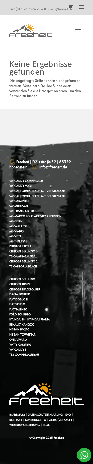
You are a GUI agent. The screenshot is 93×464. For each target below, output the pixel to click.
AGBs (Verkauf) (60, 420)
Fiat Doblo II (18, 299)
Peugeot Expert (20, 246)
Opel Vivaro (18, 339)
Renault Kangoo (21, 324)
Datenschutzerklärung (45, 414)
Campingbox (34, 181)
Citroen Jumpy (19, 284)
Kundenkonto (35, 420)
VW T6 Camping (20, 344)
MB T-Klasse (18, 241)
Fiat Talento (18, 309)
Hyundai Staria (38, 319)
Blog (46, 425)
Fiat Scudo (17, 304)
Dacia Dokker (19, 294)
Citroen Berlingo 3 (23, 251)
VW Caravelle (19, 201)
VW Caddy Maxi (20, 186)
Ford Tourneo (20, 314)
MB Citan (15, 221)
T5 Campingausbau (23, 256)
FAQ (68, 414)
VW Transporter (21, 211)
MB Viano (16, 231)
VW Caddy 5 (18, 349)
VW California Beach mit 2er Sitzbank (37, 191)
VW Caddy (16, 181)
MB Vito (15, 236)
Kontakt (15, 420)
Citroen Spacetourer (24, 289)
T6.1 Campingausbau (24, 354)
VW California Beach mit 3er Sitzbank (37, 196)
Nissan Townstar (22, 334)
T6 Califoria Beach (23, 266)
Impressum (17, 414)
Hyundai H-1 (18, 319)
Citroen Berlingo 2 (23, 261)
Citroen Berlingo (22, 279)
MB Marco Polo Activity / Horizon (35, 216)
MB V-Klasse (18, 226)
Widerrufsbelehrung (25, 425)
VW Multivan (18, 206)
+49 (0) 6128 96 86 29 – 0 (27, 9)
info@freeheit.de (61, 9)
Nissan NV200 (19, 329)
